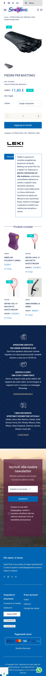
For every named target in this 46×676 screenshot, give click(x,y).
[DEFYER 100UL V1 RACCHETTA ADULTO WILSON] (34, 241)
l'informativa (16, 510)
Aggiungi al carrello (23, 125)
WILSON (28, 254)
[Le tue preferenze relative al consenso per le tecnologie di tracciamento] (4, 674)
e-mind (26, 670)
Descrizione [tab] (10, 157)
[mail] (17, 3)
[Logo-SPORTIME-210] (18, 7)
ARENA (6, 254)
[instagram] (9, 3)
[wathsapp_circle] (38, 667)
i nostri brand (23, 435)
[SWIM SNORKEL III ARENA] (34, 287)
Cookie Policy (10, 626)
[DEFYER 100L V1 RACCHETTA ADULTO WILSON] (13, 287)
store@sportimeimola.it (23, 394)
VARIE (38, 133)
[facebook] (5, 3)
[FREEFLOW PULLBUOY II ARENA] (13, 241)
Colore (7, 103)
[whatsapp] (13, 3)
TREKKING (31, 133)
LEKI (25, 133)
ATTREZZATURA (17, 133)
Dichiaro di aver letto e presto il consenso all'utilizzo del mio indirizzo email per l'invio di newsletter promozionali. (22, 513)
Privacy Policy (10, 620)
